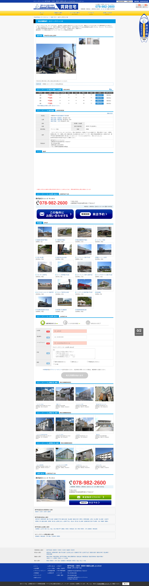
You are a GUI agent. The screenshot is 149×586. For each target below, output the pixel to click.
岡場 (79, 528)
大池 (54, 528)
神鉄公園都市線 (72, 556)
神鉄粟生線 (85, 556)
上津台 (91, 519)
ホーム (36, 566)
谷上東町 (81, 521)
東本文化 (98, 434)
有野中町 (37, 519)
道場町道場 (87, 521)
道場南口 (59, 118)
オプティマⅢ (98, 464)
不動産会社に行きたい (94, 361)
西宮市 (37, 511)
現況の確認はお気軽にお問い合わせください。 (49, 105)
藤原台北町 (64, 519)
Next (75, 58)
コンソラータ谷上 (40, 404)
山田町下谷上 (66, 521)
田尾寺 (82, 528)
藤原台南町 (44, 521)
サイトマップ (37, 575)
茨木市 (72, 550)
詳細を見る (99, 95)
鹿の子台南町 (93, 521)
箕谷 (45, 528)
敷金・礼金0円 (61, 568)
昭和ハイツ (58, 404)
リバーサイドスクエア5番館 (61, 464)
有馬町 (49, 521)
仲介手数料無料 (61, 570)
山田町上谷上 (59, 521)
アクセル (78, 434)
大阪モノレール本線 (63, 558)
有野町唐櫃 (86, 519)
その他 (56, 364)
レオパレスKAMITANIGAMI (42, 434)
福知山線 (79, 556)
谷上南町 (101, 519)
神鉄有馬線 (56, 556)
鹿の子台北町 (50, 519)
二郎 (58, 121)
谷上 (48, 528)
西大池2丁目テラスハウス (101, 404)
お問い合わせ (51, 566)
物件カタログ (37, 577)
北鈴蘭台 (37, 528)
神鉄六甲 (58, 528)
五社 (76, 528)
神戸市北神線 (63, 556)
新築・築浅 (60, 575)
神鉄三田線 (53, 118)
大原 (99, 521)
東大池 (53, 521)
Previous (37, 58)
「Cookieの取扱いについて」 (103, 583)
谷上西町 (96, 519)
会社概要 (36, 568)
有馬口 (67, 528)
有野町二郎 (38, 521)
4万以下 (59, 566)
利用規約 (46, 369)
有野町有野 (43, 519)
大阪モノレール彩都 (51, 558)
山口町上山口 (70, 552)
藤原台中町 (76, 519)
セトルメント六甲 (79, 404)
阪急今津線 (100, 556)
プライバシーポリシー (56, 369)
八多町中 (106, 519)
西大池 (76, 521)
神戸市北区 (57, 115)
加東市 (49, 511)
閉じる (125, 583)
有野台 (81, 519)
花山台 (72, 521)
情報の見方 (110, 113)
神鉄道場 (59, 119)
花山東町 (70, 519)
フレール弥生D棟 (40, 464)
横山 (50, 536)
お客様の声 (51, 573)
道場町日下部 (63, 115)
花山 (51, 528)
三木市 (41, 511)
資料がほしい (75, 361)
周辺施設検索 (51, 570)
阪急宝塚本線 (92, 556)
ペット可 (60, 573)
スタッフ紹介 (51, 568)
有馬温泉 (71, 528)
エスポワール (78, 464)
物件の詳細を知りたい (60, 361)
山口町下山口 (85, 552)
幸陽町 (102, 521)
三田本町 (53, 536)
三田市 (45, 511)
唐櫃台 (106, 521)
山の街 (42, 528)
